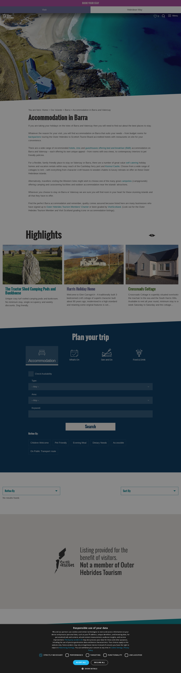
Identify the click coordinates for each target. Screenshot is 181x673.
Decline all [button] (99, 662)
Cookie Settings (117, 647)
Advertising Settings (66, 647)
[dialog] (90, 648)
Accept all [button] (81, 662)
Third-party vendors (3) (73, 640)
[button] (90, 668)
